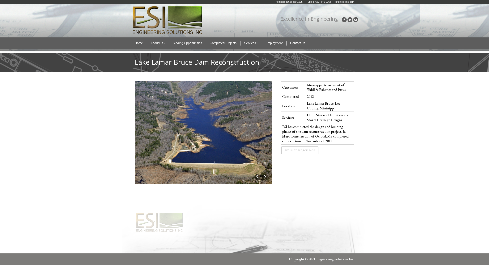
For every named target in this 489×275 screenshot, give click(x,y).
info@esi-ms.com (344, 1)
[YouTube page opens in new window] (355, 19)
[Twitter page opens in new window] (349, 19)
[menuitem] (139, 43)
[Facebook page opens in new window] (344, 19)
